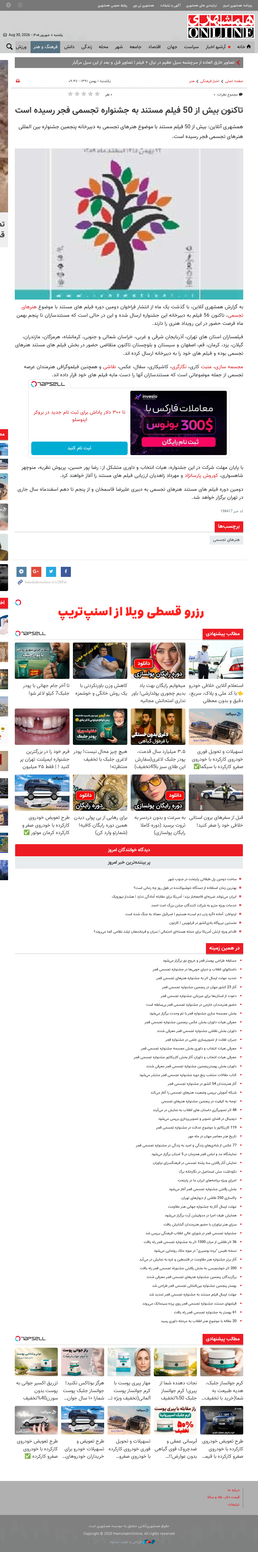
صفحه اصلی (234, 81)
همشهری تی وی (143, 5)
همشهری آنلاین (218, 26)
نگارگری (179, 367)
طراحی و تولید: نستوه (126, 1542)
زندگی (86, 47)
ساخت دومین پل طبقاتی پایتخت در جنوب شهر (202, 879)
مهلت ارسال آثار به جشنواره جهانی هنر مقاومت (202, 1207)
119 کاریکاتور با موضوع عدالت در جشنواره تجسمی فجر (196, 1128)
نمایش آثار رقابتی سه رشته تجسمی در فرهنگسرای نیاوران (194, 1163)
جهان (172, 47)
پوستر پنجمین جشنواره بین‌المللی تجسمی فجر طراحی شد (194, 1286)
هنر (192, 81)
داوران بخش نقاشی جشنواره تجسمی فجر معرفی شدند (196, 1031)
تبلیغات (234, 1505)
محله (103, 47)
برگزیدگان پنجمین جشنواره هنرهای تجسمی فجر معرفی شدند (191, 1277)
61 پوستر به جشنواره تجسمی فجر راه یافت (205, 1312)
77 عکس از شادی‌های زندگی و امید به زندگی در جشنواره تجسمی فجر (186, 1145)
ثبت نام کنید (79, 448)
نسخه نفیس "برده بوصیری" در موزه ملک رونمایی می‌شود (195, 1251)
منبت (206, 367)
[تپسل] (34, 384)
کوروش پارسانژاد (201, 476)
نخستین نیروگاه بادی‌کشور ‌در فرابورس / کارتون (202, 923)
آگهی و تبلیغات (170, 5)
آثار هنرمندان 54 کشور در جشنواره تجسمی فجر (202, 1084)
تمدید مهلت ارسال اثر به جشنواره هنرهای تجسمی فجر (196, 978)
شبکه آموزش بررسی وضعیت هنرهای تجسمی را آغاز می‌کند (193, 1093)
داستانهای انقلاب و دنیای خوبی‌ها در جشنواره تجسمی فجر (194, 969)
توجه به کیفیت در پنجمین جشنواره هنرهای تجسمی (198, 1101)
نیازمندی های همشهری (201, 5)
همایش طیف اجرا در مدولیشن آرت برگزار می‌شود (200, 1215)
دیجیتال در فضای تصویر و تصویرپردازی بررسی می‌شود (197, 1119)
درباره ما (234, 1490)
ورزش (21, 47)
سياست (191, 47)
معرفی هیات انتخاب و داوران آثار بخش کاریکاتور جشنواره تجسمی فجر (185, 1057)
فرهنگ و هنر (45, 47)
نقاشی (109, 367)
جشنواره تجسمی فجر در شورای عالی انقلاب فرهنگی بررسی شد (190, 1233)
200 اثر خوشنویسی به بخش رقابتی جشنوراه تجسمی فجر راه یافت (188, 1268)
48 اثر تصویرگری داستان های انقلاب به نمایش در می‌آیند (194, 1110)
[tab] (129, 850)
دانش (69, 47)
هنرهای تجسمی (226, 540)
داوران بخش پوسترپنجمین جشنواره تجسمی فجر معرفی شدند (191, 1066)
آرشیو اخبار (215, 47)
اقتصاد (154, 47)
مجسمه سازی (229, 367)
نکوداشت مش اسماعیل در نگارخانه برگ (207, 1172)
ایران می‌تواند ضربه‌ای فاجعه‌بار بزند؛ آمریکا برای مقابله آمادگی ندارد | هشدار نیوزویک (174, 897)
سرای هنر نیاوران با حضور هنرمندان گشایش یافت (200, 1225)
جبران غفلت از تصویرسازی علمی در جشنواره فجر (200, 1040)
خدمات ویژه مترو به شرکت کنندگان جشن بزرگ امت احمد (193, 905)
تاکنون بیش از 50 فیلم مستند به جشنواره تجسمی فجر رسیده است (129, 110)
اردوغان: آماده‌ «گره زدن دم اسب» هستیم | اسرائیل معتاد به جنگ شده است (180, 914)
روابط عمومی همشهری (112, 5)
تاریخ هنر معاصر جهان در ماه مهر (212, 1136)
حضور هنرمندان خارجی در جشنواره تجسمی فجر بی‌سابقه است (191, 1005)
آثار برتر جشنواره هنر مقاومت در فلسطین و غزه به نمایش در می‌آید (187, 1260)
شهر (119, 47)
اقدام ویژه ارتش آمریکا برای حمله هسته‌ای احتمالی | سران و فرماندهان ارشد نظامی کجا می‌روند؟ (165, 932)
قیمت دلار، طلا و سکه (223, 1497)
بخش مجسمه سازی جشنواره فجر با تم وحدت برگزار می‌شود (192, 1013)
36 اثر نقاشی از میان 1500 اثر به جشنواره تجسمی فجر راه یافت (190, 1242)
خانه (241, 47)
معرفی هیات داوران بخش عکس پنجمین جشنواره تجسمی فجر (190, 1022)
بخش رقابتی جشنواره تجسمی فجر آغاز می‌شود (202, 1189)
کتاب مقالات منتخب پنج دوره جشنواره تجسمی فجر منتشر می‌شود (187, 1075)
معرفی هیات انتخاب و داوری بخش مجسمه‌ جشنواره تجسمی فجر (188, 1048)
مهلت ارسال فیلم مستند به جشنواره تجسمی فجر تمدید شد (192, 1295)
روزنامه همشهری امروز (237, 5)
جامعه (135, 47)
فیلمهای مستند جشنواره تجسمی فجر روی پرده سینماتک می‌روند (189, 1304)
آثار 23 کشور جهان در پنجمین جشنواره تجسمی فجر (199, 987)
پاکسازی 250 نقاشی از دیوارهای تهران (208, 1198)
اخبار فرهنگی (209, 81)
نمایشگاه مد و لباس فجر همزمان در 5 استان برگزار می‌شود (194, 1154)
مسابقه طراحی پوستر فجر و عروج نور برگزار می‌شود (199, 961)
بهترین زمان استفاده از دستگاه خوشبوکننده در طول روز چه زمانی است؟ (185, 888)
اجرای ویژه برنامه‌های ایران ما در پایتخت (207, 1180)
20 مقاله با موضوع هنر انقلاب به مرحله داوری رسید (198, 1321)
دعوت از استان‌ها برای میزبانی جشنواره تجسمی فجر (198, 996)
